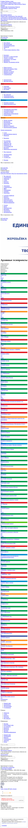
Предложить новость (6, 14)
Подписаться (4, 29)
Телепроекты (11, 7)
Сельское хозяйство (9, 195)
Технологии (7, 210)
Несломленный (8, 44)
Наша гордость (8, 67)
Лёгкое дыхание (8, 120)
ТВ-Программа (12, 17)
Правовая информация (10, 732)
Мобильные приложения (10, 149)
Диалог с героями (8, 58)
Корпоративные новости (10, 134)
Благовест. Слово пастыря (11, 56)
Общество (6, 179)
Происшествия (8, 208)
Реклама (11, 19)
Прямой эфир (4, 7)
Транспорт (6, 198)
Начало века (7, 124)
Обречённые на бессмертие (11, 113)
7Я (4, 48)
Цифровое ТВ (7, 145)
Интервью (6, 209)
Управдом (6, 47)
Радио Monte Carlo (21, 17)
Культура (6, 181)
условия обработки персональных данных (14, 822)
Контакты (19, 19)
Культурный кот (8, 123)
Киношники (7, 121)
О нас (14, 19)
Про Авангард (4, 19)
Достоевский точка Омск (10, 109)
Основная (6, 156)
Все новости (7, 718)
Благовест (6, 55)
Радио (15, 8)
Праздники (7, 193)
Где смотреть (7, 140)
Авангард (10, 8)
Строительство (8, 187)
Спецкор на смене (8, 112)
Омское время (7, 115)
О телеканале (7, 707)
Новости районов (8, 201)
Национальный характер (10, 127)
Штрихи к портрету (9, 126)
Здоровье (6, 191)
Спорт (5, 180)
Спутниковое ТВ (8, 146)
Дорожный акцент (9, 96)
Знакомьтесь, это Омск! (10, 59)
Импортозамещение (9, 202)
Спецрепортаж (8, 74)
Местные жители (8, 81)
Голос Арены (7, 88)
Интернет (6, 147)
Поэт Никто (7, 42)
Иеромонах (7, 60)
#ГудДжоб (6, 89)
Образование (7, 190)
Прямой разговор (8, 73)
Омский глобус (8, 70)
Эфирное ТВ (7, 142)
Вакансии (6, 135)
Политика (6, 183)
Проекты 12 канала (9, 71)
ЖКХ (5, 188)
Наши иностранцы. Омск (10, 69)
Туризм (6, 205)
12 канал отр (7, 157)
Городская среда (8, 199)
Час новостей (18, 16)
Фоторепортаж (8, 212)
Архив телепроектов (6, 130)
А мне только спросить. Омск (11, 49)
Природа (6, 197)
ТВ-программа (8, 706)
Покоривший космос (9, 45)
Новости (17, 7)
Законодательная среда (10, 104)
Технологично (7, 79)
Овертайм (6, 86)
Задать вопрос (4, 754)
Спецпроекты (4, 8)
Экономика (7, 185)
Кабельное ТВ (7, 143)
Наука (5, 206)
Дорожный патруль (9, 97)
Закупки (6, 730)
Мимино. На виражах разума (11, 62)
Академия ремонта (9, 111)
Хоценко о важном (9, 102)
